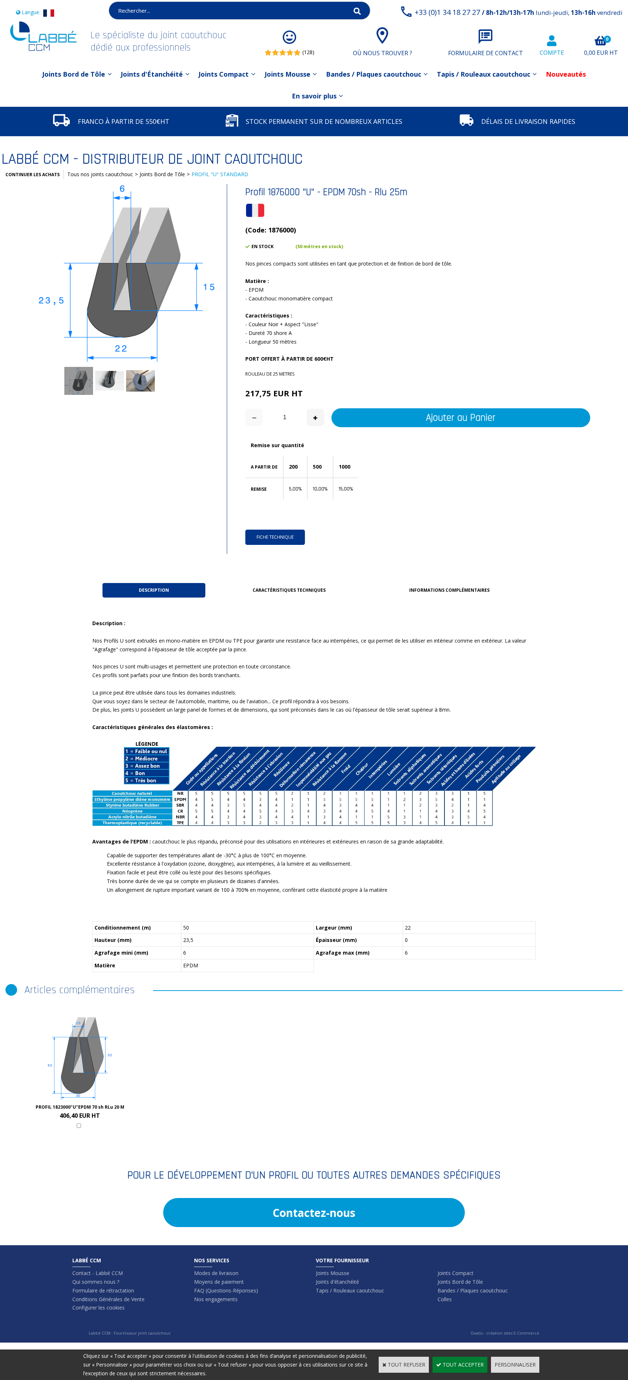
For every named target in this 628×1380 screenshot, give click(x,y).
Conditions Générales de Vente (108, 1299)
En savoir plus (314, 96)
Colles (445, 1299)
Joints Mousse (287, 74)
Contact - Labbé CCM (97, 1273)
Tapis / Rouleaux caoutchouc (483, 74)
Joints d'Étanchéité (152, 74)
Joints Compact (223, 74)
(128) (308, 52)
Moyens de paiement (219, 1281)
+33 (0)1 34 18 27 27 (519, 12)
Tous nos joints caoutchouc (100, 174)
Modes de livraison (216, 1273)
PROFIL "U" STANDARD (220, 174)
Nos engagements (216, 1299)
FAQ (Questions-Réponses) (226, 1290)
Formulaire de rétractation (103, 1290)
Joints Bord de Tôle (73, 74)
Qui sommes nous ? (95, 1281)
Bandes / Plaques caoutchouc (373, 74)
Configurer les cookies (98, 1307)
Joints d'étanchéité (337, 1281)
